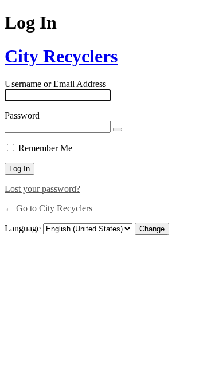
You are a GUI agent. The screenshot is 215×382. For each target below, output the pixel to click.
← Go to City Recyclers (48, 208)
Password (22, 115)
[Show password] (117, 129)
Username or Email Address (55, 84)
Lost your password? (42, 189)
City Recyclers (61, 56)
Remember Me (45, 148)
